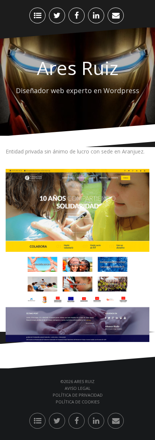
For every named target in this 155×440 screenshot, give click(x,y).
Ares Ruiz (78, 68)
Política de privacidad (78, 395)
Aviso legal (78, 388)
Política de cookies (77, 402)
